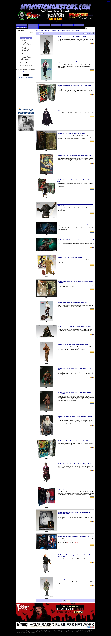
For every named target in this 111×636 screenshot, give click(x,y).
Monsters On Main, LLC (41, 30)
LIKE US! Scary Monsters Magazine (26, 77)
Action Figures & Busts (53, 30)
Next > (68, 600)
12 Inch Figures (75, 30)
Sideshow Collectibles (65, 30)
